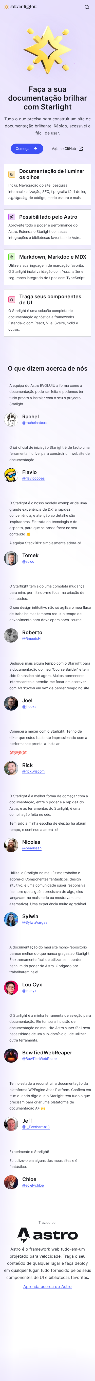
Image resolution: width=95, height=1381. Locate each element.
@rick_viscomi (33, 771)
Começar (23, 148)
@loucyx (29, 990)
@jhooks (29, 706)
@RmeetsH (31, 638)
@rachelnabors (34, 422)
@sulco (28, 561)
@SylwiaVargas (34, 922)
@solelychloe (33, 1185)
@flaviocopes (33, 478)
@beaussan (32, 848)
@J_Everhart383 (36, 1127)
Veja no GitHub (64, 148)
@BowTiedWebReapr (39, 1058)
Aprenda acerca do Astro (47, 1286)
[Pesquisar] (87, 7)
